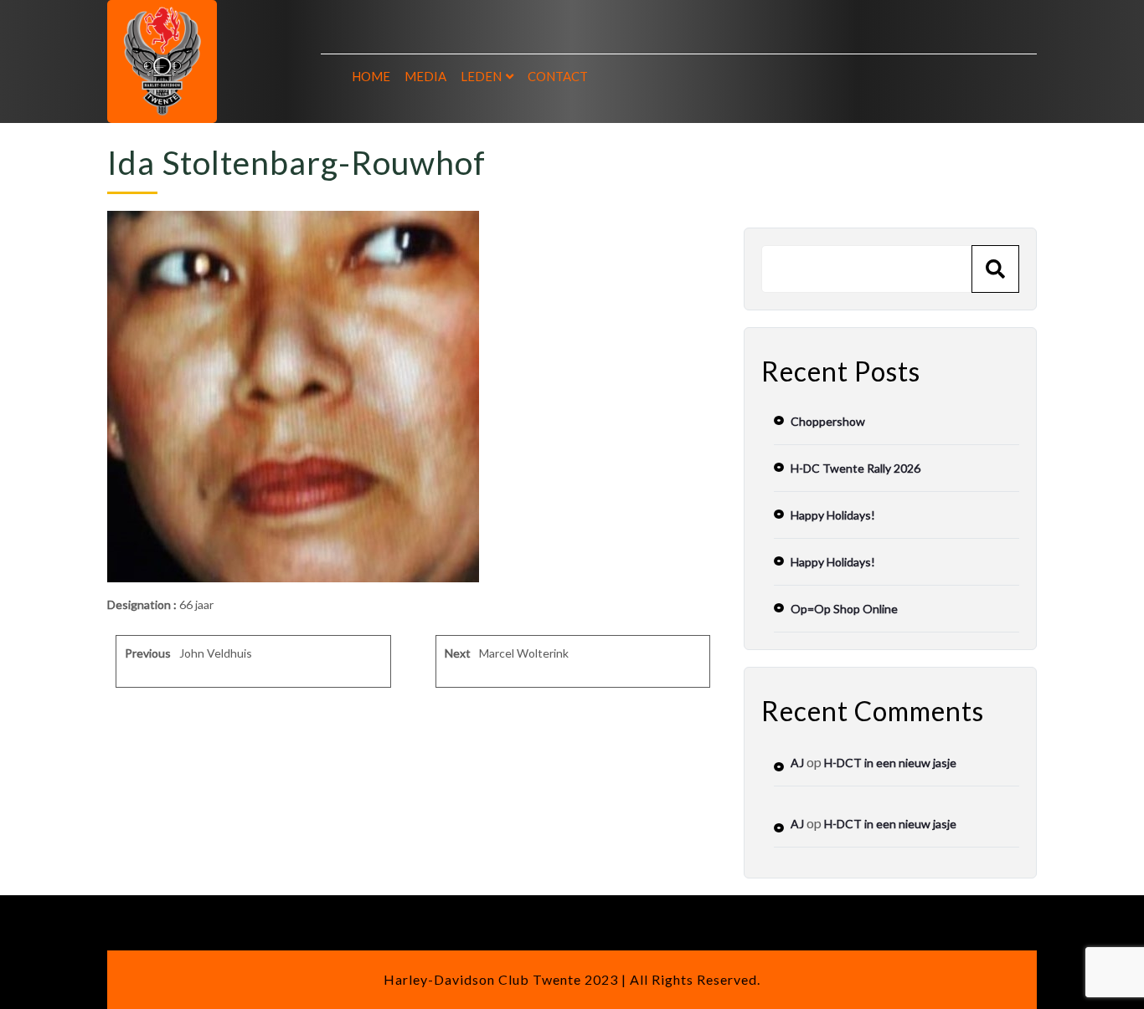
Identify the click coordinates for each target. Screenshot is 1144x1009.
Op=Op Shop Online (844, 609)
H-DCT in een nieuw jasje (890, 762)
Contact (558, 76)
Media (425, 76)
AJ (797, 762)
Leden (481, 76)
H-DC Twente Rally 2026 (855, 468)
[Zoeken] (995, 269)
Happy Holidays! (833, 515)
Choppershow (828, 421)
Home (371, 76)
